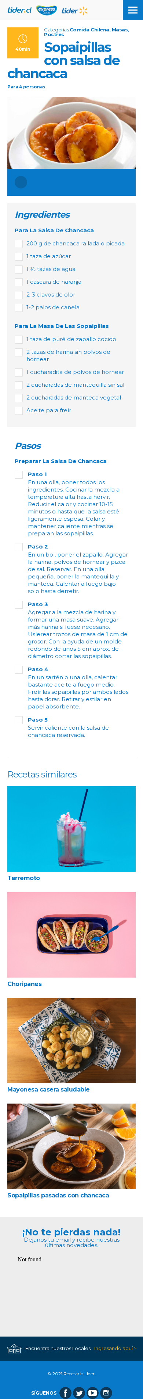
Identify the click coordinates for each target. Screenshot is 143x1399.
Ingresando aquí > (115, 1348)
